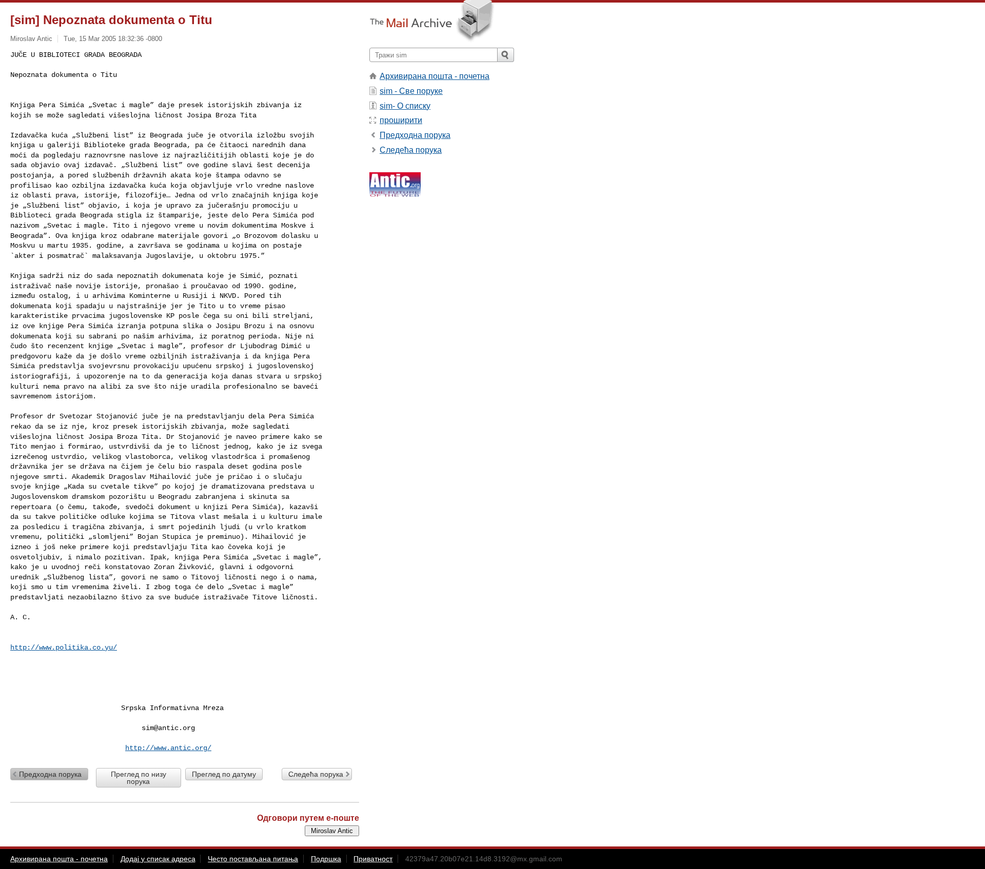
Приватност (372, 859)
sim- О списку (405, 106)
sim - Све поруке (411, 91)
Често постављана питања (253, 859)
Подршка (326, 859)
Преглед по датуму (224, 774)
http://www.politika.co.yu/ (63, 647)
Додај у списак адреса (158, 859)
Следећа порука (315, 774)
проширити (401, 120)
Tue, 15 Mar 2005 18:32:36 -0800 (113, 39)
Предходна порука (50, 774)
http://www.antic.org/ (168, 748)
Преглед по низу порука (138, 777)
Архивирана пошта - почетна (434, 76)
